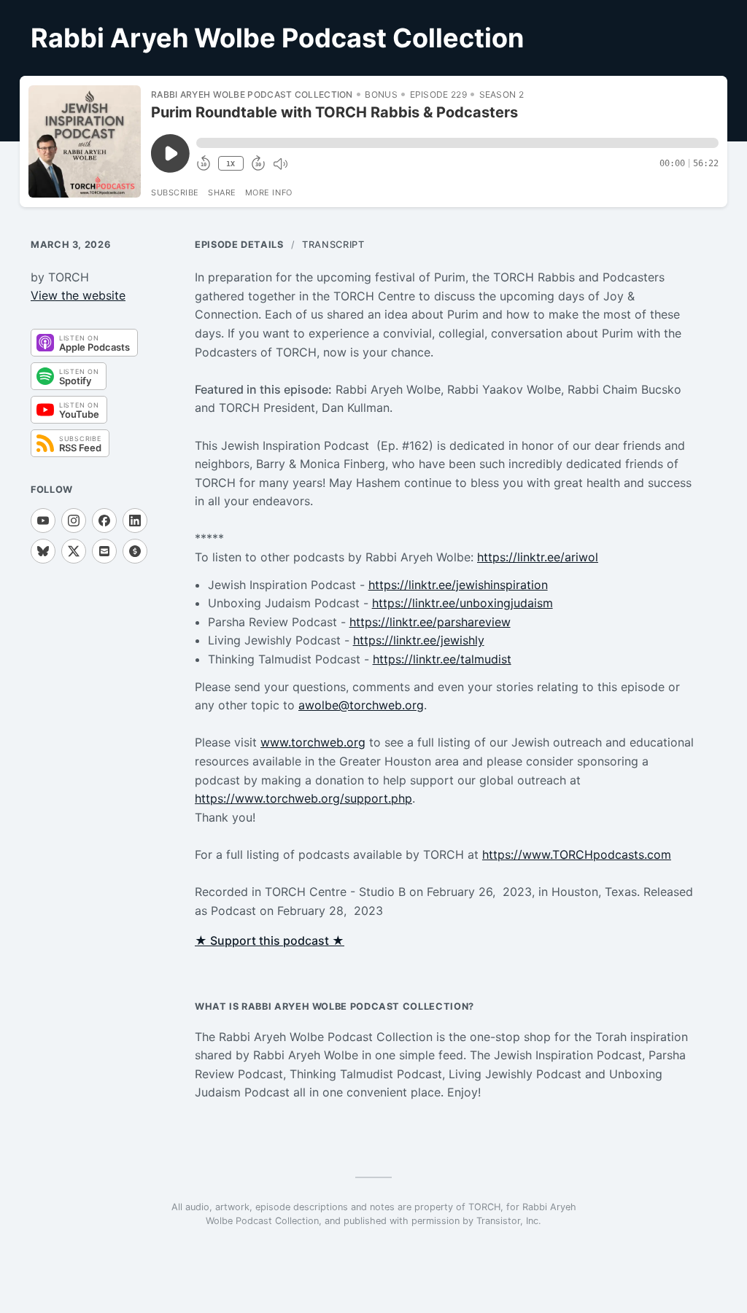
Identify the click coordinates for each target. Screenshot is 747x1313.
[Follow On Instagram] (73, 520)
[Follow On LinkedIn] (135, 520)
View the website (78, 295)
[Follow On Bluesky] (43, 551)
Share (222, 192)
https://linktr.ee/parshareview (430, 622)
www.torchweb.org (312, 742)
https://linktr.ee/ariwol (537, 557)
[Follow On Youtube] (43, 520)
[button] (457, 143)
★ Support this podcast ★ (269, 940)
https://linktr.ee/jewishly (418, 640)
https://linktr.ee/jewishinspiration (458, 584)
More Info (269, 192)
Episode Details (239, 244)
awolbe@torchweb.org (361, 705)
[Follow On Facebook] (104, 520)
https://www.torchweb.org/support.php (303, 798)
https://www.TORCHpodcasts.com (576, 854)
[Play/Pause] (84, 141)
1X (230, 164)
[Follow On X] (73, 551)
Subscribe (175, 192)
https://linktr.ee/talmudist (442, 659)
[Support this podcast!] (135, 551)
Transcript (333, 244)
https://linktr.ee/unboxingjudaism (462, 603)
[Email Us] (104, 551)
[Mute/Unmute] (280, 164)
